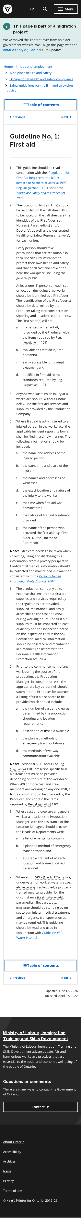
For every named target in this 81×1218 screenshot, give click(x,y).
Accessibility (12, 1152)
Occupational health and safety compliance (41, 79)
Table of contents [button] (51, 106)
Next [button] (64, 117)
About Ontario (13, 1142)
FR (32, 9)
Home (8, 66)
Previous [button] (19, 117)
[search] (45, 9)
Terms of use (12, 1190)
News (7, 1171)
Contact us (41, 1106)
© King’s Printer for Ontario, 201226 (30, 1200)
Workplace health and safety (30, 73)
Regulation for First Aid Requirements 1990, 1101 (43, 180)
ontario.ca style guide (19, 50)
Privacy (8, 1181)
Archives (9, 1161)
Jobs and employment (36, 66)
